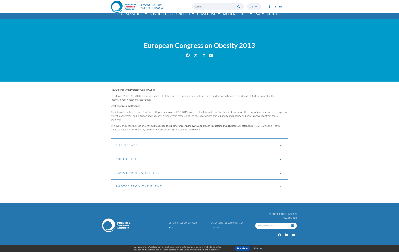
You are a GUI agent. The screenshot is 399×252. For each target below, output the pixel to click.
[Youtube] (280, 6)
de (252, 6)
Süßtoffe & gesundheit (170, 14)
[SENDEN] (292, 226)
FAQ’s (171, 227)
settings (215, 249)
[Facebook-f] (269, 6)
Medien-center (236, 14)
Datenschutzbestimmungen (227, 222)
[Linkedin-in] (274, 6)
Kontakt (274, 14)
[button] (187, 55)
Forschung (206, 14)
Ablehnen (258, 248)
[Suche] (239, 6)
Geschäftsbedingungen (183, 222)
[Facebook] (279, 235)
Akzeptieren (242, 248)
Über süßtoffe (130, 14)
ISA (257, 14)
